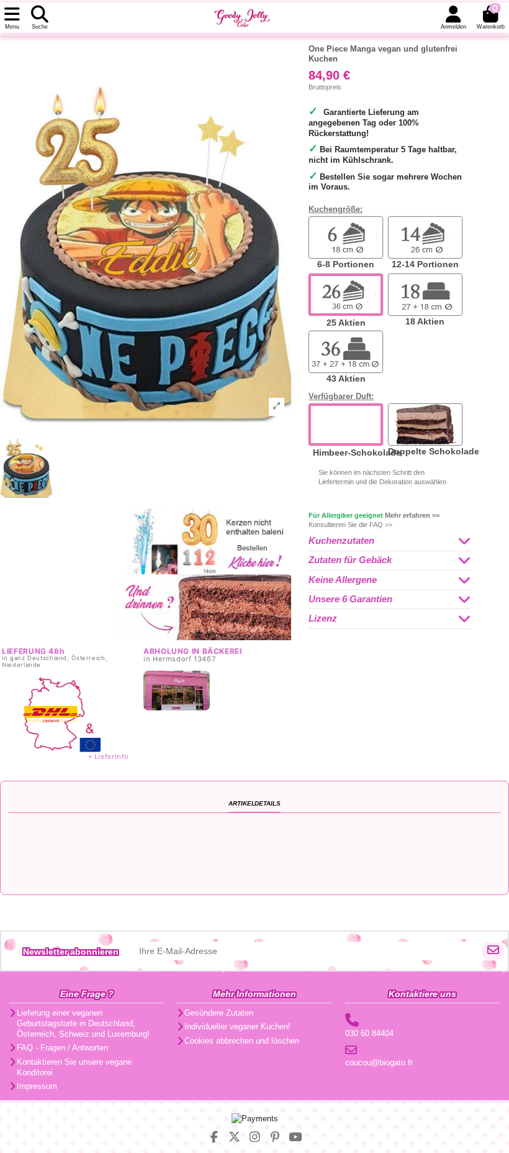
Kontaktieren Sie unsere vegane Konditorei (74, 1067)
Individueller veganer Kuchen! (237, 1026)
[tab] (390, 541)
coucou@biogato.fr (379, 1062)
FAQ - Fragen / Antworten (62, 1047)
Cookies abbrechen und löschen (241, 1040)
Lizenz (323, 618)
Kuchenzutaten (341, 541)
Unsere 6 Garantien (350, 599)
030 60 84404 (369, 1033)
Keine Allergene (343, 580)
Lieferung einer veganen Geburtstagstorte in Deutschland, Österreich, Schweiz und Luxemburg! (83, 1023)
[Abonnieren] (493, 951)
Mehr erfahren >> (412, 515)
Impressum (37, 1086)
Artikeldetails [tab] (254, 803)
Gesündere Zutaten (218, 1012)
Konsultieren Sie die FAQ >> (350, 524)
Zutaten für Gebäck (350, 560)
